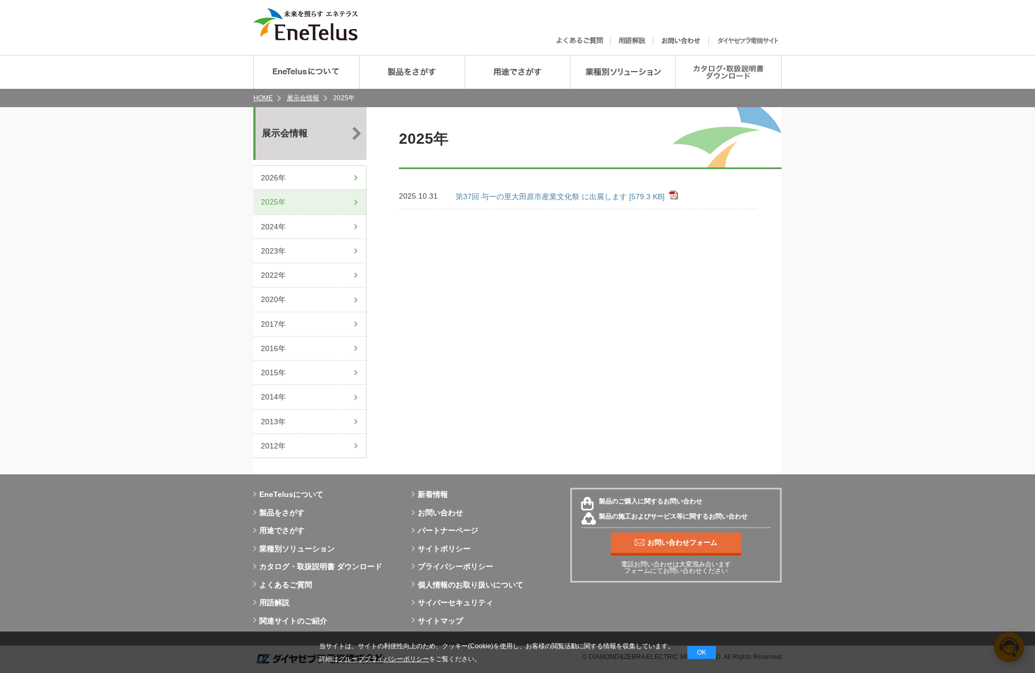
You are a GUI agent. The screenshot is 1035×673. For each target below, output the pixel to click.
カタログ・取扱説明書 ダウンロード (320, 566)
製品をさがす (282, 512)
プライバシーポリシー (455, 566)
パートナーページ (448, 530)
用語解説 (274, 602)
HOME (263, 98)
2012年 (273, 445)
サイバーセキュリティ (455, 602)
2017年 (273, 324)
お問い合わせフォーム (682, 542)
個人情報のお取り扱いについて (470, 584)
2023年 (273, 251)
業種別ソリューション (297, 548)
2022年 (273, 275)
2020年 (273, 299)
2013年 (273, 421)
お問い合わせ (440, 512)
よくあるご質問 (285, 584)
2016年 (273, 348)
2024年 (273, 226)
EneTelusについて (291, 494)
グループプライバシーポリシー (384, 659)
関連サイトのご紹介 (293, 620)
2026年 (273, 177)
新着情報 (433, 494)
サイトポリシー (444, 548)
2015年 (273, 372)
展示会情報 (303, 98)
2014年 (273, 396)
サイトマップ (440, 620)
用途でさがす (282, 530)
